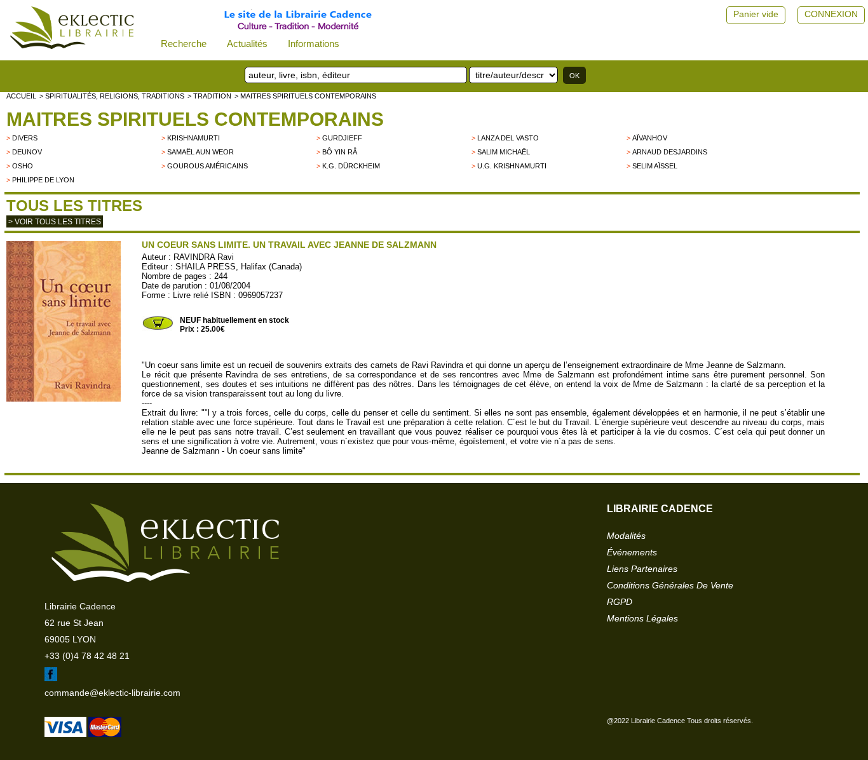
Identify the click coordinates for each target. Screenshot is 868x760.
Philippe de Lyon (43, 180)
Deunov (27, 152)
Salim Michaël (503, 152)
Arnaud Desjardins (669, 152)
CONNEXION (831, 14)
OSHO (22, 166)
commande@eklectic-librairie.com (112, 693)
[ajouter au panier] (157, 328)
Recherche (184, 43)
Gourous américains (207, 166)
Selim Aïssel (654, 166)
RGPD (619, 602)
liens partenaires (642, 569)
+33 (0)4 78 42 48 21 (87, 656)
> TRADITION (209, 96)
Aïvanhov (649, 138)
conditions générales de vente (670, 585)
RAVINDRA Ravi (203, 257)
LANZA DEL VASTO (508, 138)
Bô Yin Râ (339, 152)
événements (632, 552)
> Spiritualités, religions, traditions (111, 96)
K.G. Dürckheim (351, 166)
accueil (21, 96)
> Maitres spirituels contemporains (305, 96)
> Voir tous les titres (54, 221)
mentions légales (642, 618)
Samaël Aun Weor (200, 152)
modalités (626, 536)
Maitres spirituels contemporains (195, 119)
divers (24, 138)
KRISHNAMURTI (193, 138)
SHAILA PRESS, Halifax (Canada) (238, 266)
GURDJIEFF (342, 138)
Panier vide (755, 14)
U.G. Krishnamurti (511, 166)
